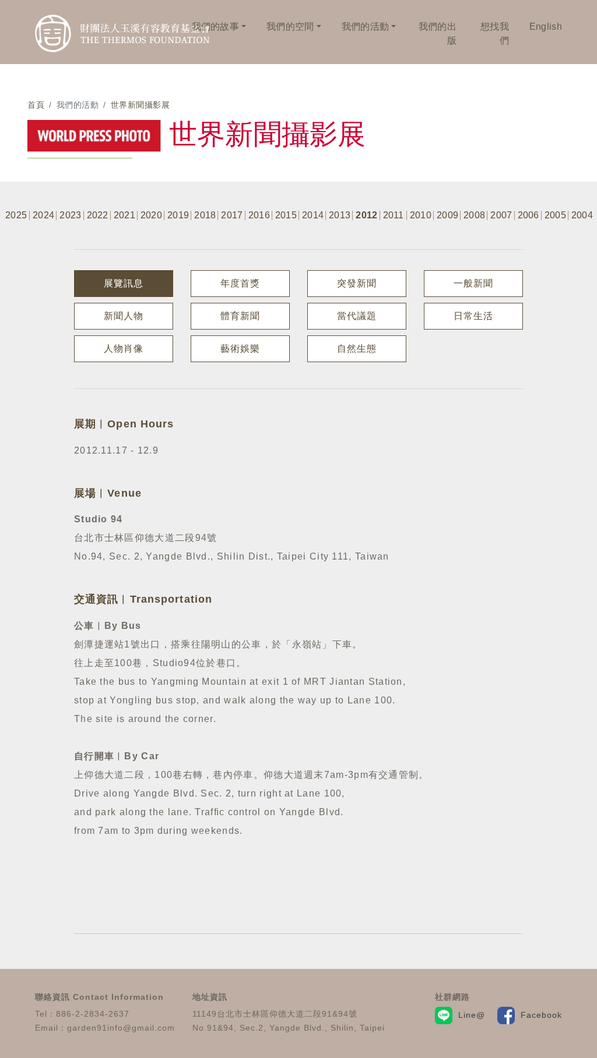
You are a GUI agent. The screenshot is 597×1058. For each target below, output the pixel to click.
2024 (43, 215)
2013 (339, 215)
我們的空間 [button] (290, 26)
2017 (232, 215)
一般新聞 (473, 283)
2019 (178, 215)
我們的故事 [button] (216, 26)
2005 (555, 215)
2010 (420, 215)
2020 (151, 215)
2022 (97, 215)
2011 (393, 215)
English (545, 26)
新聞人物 (123, 316)
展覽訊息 (123, 283)
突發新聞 (357, 283)
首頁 (35, 104)
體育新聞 (240, 316)
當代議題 (357, 316)
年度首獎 (240, 283)
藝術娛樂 (240, 348)
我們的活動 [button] (365, 26)
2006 (528, 215)
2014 (313, 215)
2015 (286, 215)
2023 (70, 215)
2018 (205, 215)
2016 (259, 215)
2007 (501, 215)
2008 (474, 215)
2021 (124, 215)
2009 (447, 215)
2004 (582, 215)
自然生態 (357, 348)
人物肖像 (123, 348)
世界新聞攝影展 (140, 104)
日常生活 (473, 316)
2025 (16, 215)
